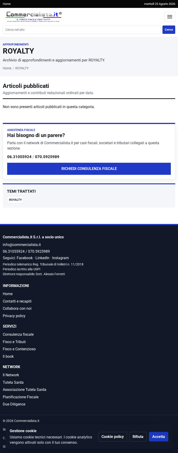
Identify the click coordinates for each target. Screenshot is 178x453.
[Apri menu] (169, 17)
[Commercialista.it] (82, 17)
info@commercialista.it (22, 244)
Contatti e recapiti (17, 301)
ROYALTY (15, 199)
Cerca (169, 29)
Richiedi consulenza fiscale (89, 168)
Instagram (60, 258)
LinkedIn (42, 258)
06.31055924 (19, 156)
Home (7, 4)
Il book (8, 356)
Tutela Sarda (13, 382)
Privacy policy (14, 316)
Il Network (11, 375)
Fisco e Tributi (14, 342)
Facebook (25, 258)
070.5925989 (47, 156)
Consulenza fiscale (18, 334)
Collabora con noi (17, 308)
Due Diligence (14, 404)
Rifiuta (138, 436)
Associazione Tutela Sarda (24, 389)
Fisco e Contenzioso (19, 349)
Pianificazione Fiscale (20, 397)
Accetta (158, 436)
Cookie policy (113, 436)
